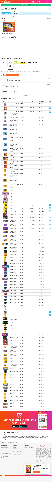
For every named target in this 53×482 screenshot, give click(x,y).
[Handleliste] (47, 2)
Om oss (2, 454)
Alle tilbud (5, 6)
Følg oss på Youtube (16, 452)
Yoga (9, 6)
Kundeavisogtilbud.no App (6, 453)
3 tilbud (3, 18)
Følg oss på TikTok (16, 454)
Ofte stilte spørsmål (4, 447)
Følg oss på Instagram (17, 451)
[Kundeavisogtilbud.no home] (8, 1)
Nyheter (2, 457)
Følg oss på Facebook (17, 450)
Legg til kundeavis (4, 456)
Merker (2, 451)
